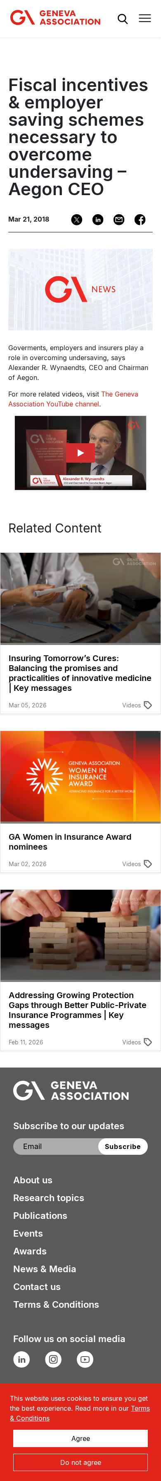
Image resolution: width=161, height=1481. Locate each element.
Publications (40, 1215)
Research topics (48, 1197)
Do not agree (80, 1462)
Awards (30, 1251)
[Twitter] (74, 219)
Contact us (37, 1286)
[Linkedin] (95, 219)
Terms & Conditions (56, 1304)
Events (28, 1233)
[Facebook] (137, 219)
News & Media (44, 1269)
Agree (80, 1438)
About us (32, 1180)
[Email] (116, 219)
